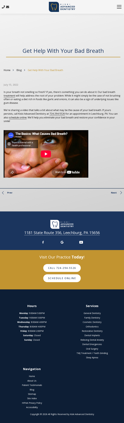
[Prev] (8, 193)
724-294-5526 (57, 113)
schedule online (18, 117)
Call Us (3, 6)
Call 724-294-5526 (62, 268)
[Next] (116, 193)
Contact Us (7, 6)
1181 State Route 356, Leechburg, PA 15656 (62, 232)
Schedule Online (62, 278)
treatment (9, 95)
